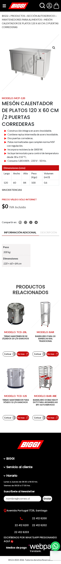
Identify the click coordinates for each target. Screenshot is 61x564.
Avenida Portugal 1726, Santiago (27, 510)
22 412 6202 (39, 525)
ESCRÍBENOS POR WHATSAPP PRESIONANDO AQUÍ (30, 539)
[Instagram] (26, 222)
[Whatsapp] (31, 222)
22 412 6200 (39, 518)
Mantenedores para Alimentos (22, 19)
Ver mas (21, 354)
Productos (17, 15)
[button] (54, 48)
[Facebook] (21, 222)
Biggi (5, 15)
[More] (37, 222)
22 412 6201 (22, 525)
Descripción (48, 232)
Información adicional (20, 232)
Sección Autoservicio (41, 15)
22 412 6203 (21, 532)
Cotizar (7, 354)
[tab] (20, 232)
